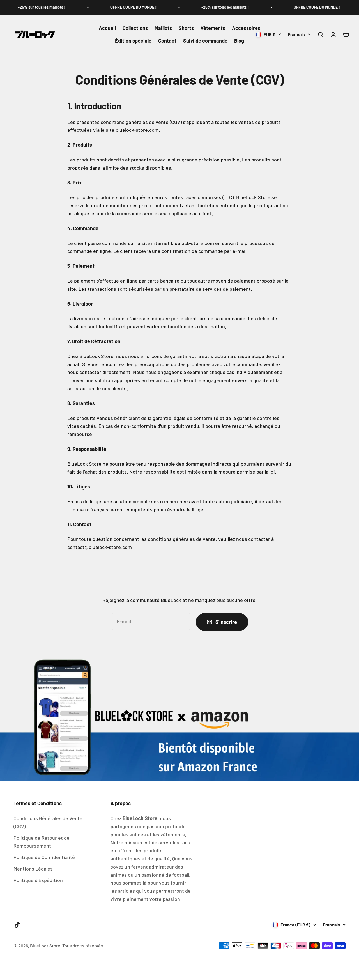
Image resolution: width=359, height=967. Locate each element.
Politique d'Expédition (38, 880)
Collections (135, 28)
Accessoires (246, 28)
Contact (167, 41)
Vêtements (213, 28)
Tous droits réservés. (83, 945)
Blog (239, 41)
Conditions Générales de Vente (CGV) (47, 822)
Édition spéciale (133, 41)
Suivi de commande (205, 41)
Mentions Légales (33, 869)
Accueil (107, 28)
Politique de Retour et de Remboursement (41, 842)
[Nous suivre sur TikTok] (17, 925)
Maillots (163, 28)
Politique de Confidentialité (44, 857)
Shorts (186, 28)
